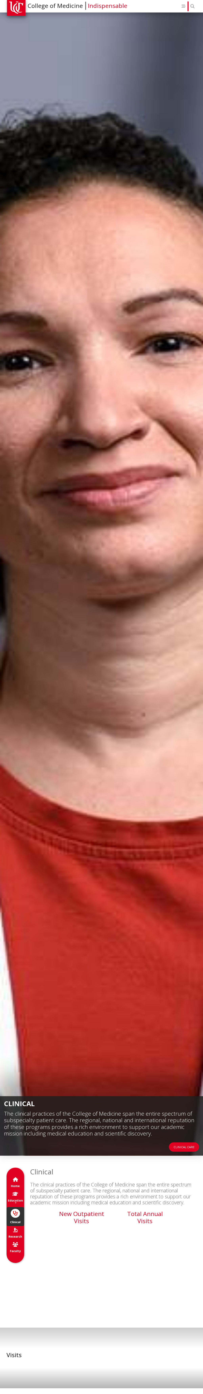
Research (15, 1236)
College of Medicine (55, 6)
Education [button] (15, 1200)
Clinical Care (184, 1147)
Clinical (15, 1222)
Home (15, 1186)
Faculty (15, 1251)
